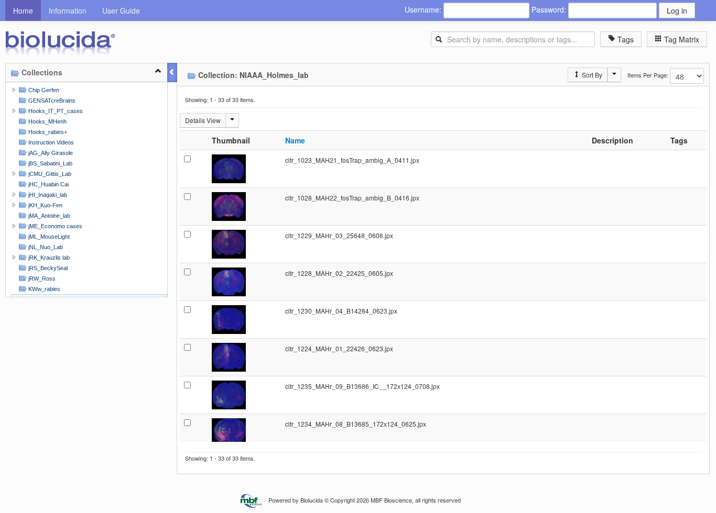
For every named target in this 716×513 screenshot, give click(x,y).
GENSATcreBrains (51, 100)
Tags (624, 39)
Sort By (591, 74)
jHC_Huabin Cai (48, 184)
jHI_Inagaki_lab (47, 195)
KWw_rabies (43, 289)
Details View (203, 120)
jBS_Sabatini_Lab (49, 163)
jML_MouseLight (48, 236)
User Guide (121, 10)
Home (23, 10)
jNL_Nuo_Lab (45, 247)
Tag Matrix (680, 39)
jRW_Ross (41, 278)
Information (67, 10)
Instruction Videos (50, 142)
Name (295, 140)
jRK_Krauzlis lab (48, 257)
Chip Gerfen (43, 90)
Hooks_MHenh (47, 121)
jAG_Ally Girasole (50, 153)
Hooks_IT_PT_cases (55, 111)
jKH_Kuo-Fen (44, 205)
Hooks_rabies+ (47, 132)
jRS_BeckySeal (47, 268)
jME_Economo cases (54, 226)
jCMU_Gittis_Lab (49, 174)
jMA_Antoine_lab (48, 216)
